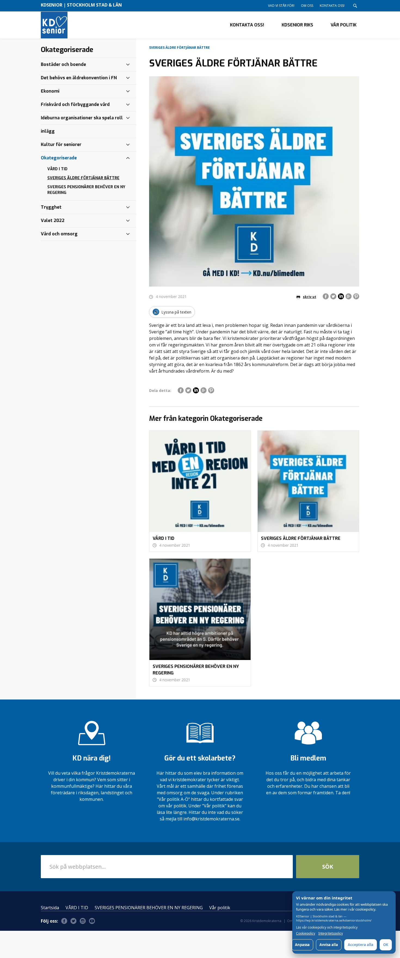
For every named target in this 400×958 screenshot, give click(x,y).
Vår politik (343, 25)
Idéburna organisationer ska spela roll (82, 118)
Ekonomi (50, 91)
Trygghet (51, 207)
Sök (327, 866)
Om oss (307, 5)
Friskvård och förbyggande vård (75, 104)
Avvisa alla (328, 944)
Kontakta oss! (332, 5)
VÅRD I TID (57, 169)
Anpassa (302, 944)
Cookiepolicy (305, 933)
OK (385, 944)
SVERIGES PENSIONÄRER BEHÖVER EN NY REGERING (86, 189)
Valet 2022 (52, 220)
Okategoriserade (59, 158)
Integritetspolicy (330, 933)
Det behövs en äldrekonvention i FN (79, 78)
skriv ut (309, 296)
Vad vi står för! (281, 5)
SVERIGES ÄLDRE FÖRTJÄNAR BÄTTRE (83, 178)
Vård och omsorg (59, 234)
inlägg (48, 131)
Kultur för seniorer (61, 144)
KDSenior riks (297, 25)
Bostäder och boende (63, 64)
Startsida (50, 908)
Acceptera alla (360, 944)
